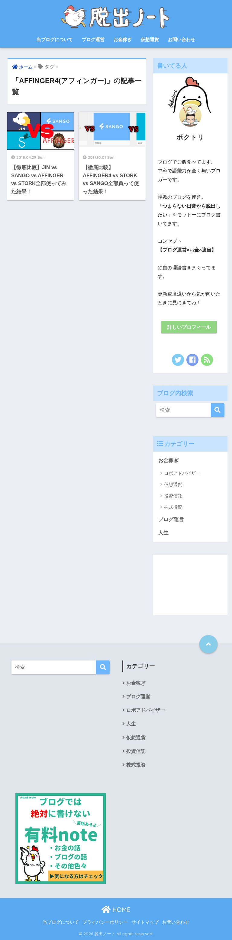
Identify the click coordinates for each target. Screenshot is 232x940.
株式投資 (173, 507)
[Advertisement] (190, 585)
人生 (163, 533)
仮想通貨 (150, 39)
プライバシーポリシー (105, 922)
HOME (120, 909)
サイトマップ (145, 922)
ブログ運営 (93, 39)
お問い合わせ (181, 39)
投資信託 (173, 495)
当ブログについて (55, 39)
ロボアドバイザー (182, 473)
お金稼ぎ (123, 39)
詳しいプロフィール (189, 327)
